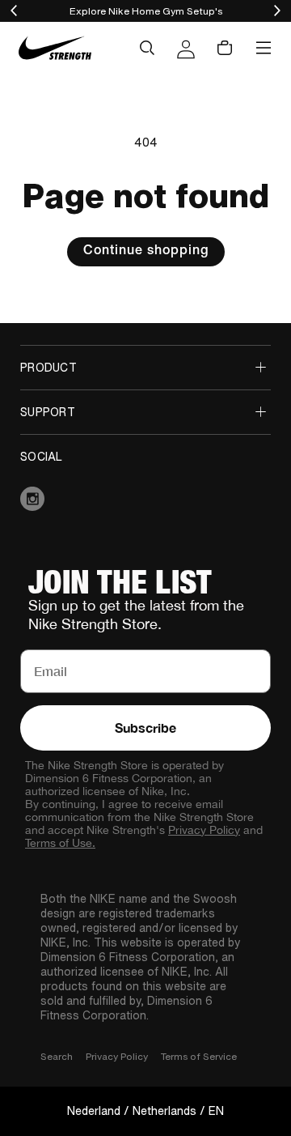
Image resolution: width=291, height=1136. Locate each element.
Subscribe (145, 727)
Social (41, 456)
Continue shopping (146, 251)
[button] (147, 47)
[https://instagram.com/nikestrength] (145, 499)
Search (56, 1056)
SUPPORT (47, 412)
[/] (54, 48)
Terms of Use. (60, 842)
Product (48, 367)
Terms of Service (199, 1056)
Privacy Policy (204, 829)
